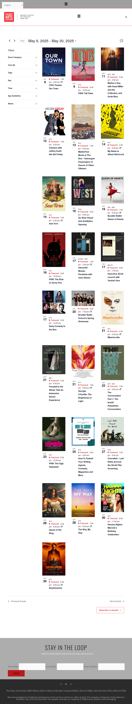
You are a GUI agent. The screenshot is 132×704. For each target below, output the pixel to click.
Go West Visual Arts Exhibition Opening (85, 221)
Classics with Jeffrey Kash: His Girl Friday (56, 151)
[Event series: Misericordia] (120, 334)
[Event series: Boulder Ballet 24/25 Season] (120, 212)
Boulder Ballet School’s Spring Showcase (86, 318)
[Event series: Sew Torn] (62, 220)
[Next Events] (14, 40)
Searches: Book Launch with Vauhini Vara (115, 277)
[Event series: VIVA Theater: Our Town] (62, 82)
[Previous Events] (9, 40)
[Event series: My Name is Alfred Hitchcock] (120, 148)
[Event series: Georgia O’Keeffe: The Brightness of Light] (91, 387)
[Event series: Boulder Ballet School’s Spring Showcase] (91, 311)
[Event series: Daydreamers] (62, 585)
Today (22, 41)
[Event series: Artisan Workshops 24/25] (91, 264)
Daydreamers (55, 587)
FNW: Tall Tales (85, 93)
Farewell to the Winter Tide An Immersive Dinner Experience (56, 393)
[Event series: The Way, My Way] (91, 526)
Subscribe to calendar (108, 610)
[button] (66, 4)
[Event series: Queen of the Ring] (62, 526)
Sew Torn (53, 223)
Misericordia (114, 337)
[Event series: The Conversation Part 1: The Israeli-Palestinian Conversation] (120, 389)
